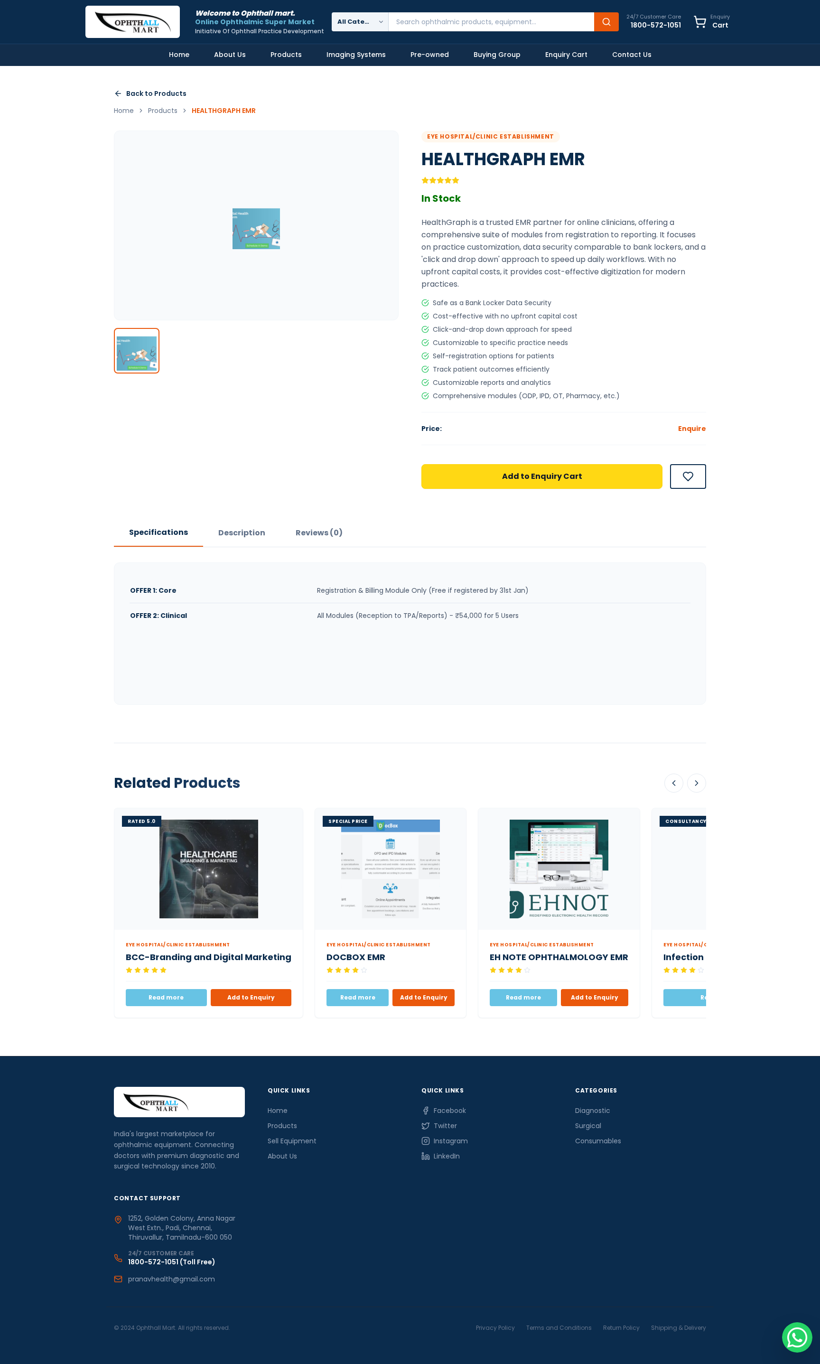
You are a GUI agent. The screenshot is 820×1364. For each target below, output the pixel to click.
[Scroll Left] (673, 783)
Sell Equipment (292, 1141)
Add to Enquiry (251, 997)
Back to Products (156, 93)
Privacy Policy (495, 1328)
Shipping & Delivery (678, 1328)
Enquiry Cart (566, 54)
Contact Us (632, 54)
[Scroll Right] (696, 783)
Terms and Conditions (559, 1328)
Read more (166, 997)
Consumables (598, 1141)
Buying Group (497, 54)
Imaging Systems (356, 54)
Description (241, 532)
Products (286, 54)
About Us (230, 54)
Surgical (588, 1125)
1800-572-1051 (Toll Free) (171, 1262)
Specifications (158, 532)
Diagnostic (592, 1110)
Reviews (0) (319, 532)
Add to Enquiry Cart (542, 476)
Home (179, 54)
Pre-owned (429, 54)
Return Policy (621, 1328)
